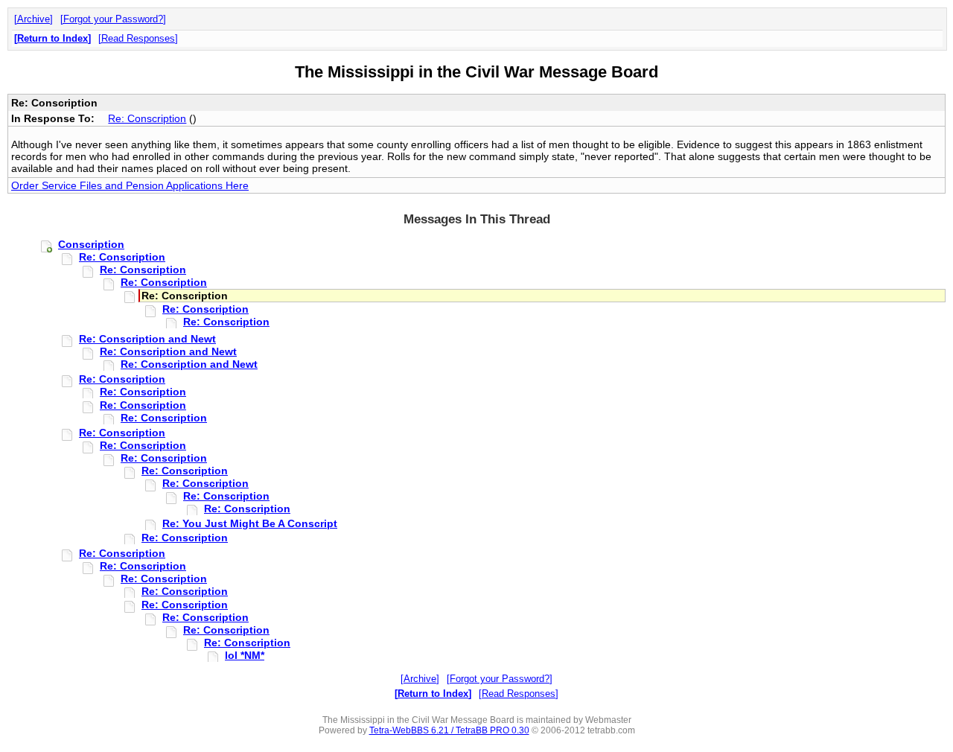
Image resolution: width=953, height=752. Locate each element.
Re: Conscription (147, 118)
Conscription (91, 244)
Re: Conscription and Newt (147, 339)
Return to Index (52, 38)
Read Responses (138, 38)
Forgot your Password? (113, 19)
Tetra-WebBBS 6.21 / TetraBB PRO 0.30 (449, 730)
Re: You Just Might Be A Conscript (249, 523)
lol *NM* (244, 655)
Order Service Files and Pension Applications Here (130, 185)
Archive (33, 19)
